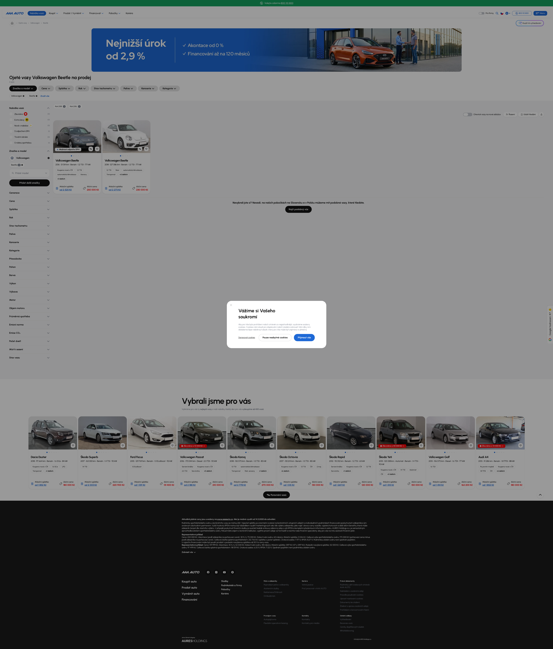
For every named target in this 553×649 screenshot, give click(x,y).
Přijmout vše (304, 337)
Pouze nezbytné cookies (275, 337)
